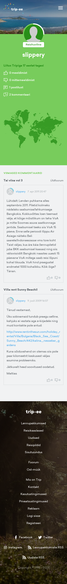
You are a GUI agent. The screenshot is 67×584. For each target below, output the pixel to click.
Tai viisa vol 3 (13, 180)
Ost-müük (33, 469)
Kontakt (33, 487)
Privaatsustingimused (33, 501)
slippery (20, 191)
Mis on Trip (33, 480)
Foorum (33, 462)
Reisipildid (34, 445)
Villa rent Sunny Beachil (21, 290)
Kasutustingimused (33, 494)
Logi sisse (33, 516)
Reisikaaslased (33, 430)
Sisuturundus (33, 452)
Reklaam (33, 508)
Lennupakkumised (33, 423)
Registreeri (33, 523)
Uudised (33, 438)
